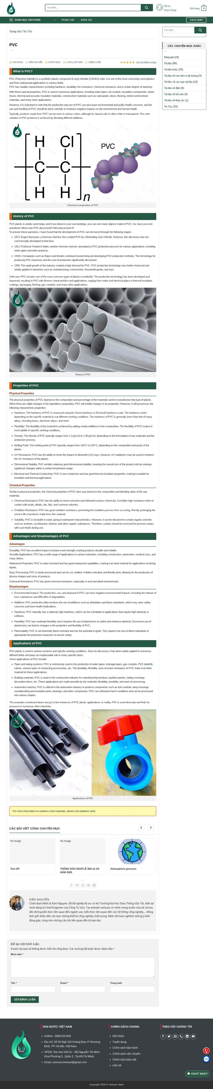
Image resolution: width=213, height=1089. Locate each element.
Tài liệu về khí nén (174, 94)
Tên (14, 983)
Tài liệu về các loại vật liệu (178, 81)
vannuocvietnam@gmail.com (69, 1062)
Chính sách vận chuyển (126, 1053)
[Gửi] (147, 7)
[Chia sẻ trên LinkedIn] (94, 885)
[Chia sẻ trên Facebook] (71, 885)
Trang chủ (67, 20)
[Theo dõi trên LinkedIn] (187, 1036)
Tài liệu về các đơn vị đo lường (181, 75)
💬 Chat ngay (197, 1073)
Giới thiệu (118, 1036)
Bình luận (17, 954)
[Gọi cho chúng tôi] (181, 1036)
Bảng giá (86, 20)
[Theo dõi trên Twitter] (169, 1036)
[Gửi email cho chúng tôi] (175, 1036)
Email (64, 983)
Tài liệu (168, 63)
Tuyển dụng (119, 1041)
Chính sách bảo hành (125, 1047)
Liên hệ (116, 1065)
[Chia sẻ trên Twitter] (77, 885)
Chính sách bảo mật (124, 1059)
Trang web (116, 983)
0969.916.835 (63, 1036)
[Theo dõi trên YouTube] (193, 1036)
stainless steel (87, 811)
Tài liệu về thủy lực (174, 100)
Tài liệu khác (171, 69)
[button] (198, 8)
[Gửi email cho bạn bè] (83, 885)
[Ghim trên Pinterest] (88, 885)
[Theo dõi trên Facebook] (163, 1036)
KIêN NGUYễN (36, 62)
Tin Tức (27, 31)
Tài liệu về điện (172, 88)
